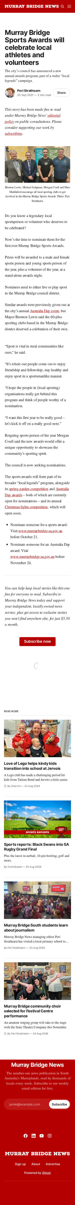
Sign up (20, 1164)
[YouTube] (42, 1136)
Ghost (46, 1173)
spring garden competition (28, 488)
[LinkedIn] (34, 1136)
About (35, 1164)
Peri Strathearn (28, 91)
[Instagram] (50, 1136)
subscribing (13, 133)
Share (61, 93)
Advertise (53, 1164)
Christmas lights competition (26, 506)
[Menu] (69, 6)
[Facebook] (26, 1136)
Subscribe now (37, 641)
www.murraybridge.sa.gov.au (40, 530)
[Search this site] (62, 6)
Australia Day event (44, 310)
